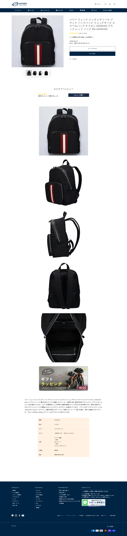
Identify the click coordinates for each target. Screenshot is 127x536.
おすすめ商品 (39, 494)
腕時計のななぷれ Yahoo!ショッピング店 (69, 501)
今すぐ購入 (92, 53)
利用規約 (81, 515)
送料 (75, 43)
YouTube (38, 505)
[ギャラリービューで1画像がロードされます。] (29, 73)
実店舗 (37, 507)
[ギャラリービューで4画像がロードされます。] (46, 73)
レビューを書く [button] (79, 95)
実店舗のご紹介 (63, 497)
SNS (37, 503)
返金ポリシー (60, 515)
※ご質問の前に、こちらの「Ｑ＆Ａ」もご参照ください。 (96, 497)
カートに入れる (92, 48)
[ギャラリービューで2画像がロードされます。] (34, 73)
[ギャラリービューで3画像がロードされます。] (40, 73)
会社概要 (61, 503)
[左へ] (24, 73)
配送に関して (62, 492)
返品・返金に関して (64, 490)
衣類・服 (15, 505)
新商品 (37, 497)
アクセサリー (16, 501)
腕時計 (14, 490)
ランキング (38, 492)
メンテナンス (39, 501)
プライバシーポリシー (71, 515)
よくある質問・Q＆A (64, 494)
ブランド (38, 490)
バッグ (14, 499)
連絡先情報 (112, 515)
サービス (38, 499)
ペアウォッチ (16, 497)
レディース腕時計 (17, 494)
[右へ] (51, 73)
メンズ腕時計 (16, 492)
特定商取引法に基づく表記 (92, 515)
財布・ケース (16, 503)
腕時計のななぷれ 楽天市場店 (66, 499)
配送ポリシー (104, 515)
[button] (105, 4)
